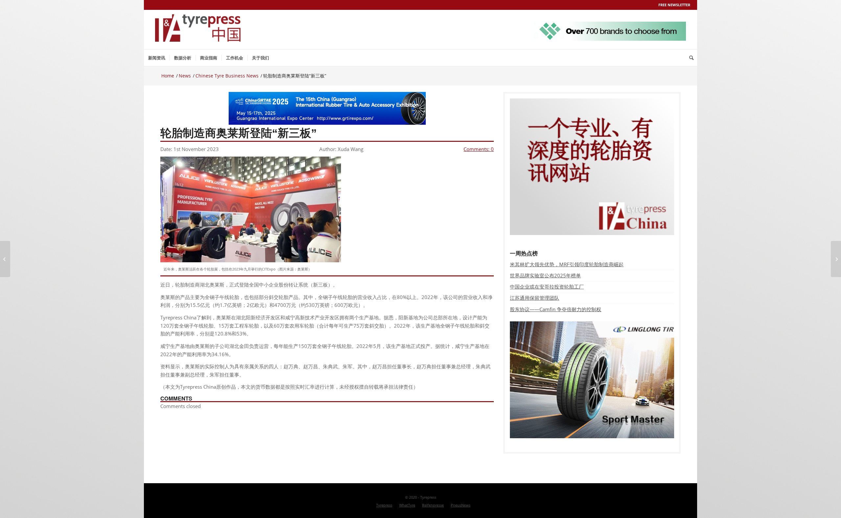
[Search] (691, 58)
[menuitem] (157, 58)
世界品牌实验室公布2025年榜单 (545, 275)
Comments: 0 (479, 149)
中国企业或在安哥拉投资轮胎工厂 (547, 286)
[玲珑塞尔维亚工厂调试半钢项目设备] (5, 259)
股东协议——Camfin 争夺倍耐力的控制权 (555, 309)
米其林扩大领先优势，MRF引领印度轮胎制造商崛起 (567, 264)
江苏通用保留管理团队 (534, 297)
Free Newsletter (674, 4)
